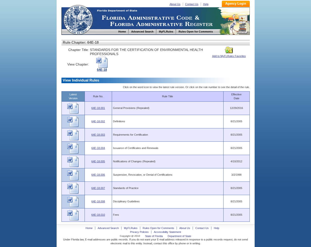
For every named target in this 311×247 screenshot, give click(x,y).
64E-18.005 (98, 161)
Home (78, 19)
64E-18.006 (98, 174)
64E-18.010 (98, 214)
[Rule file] (73, 112)
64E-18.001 (98, 108)
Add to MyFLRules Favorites (229, 56)
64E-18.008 (98, 201)
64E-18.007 (98, 188)
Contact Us (192, 4)
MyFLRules (131, 228)
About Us (175, 4)
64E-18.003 (98, 134)
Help (205, 4)
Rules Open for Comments (158, 228)
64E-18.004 (98, 148)
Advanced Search (108, 228)
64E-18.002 (98, 121)
